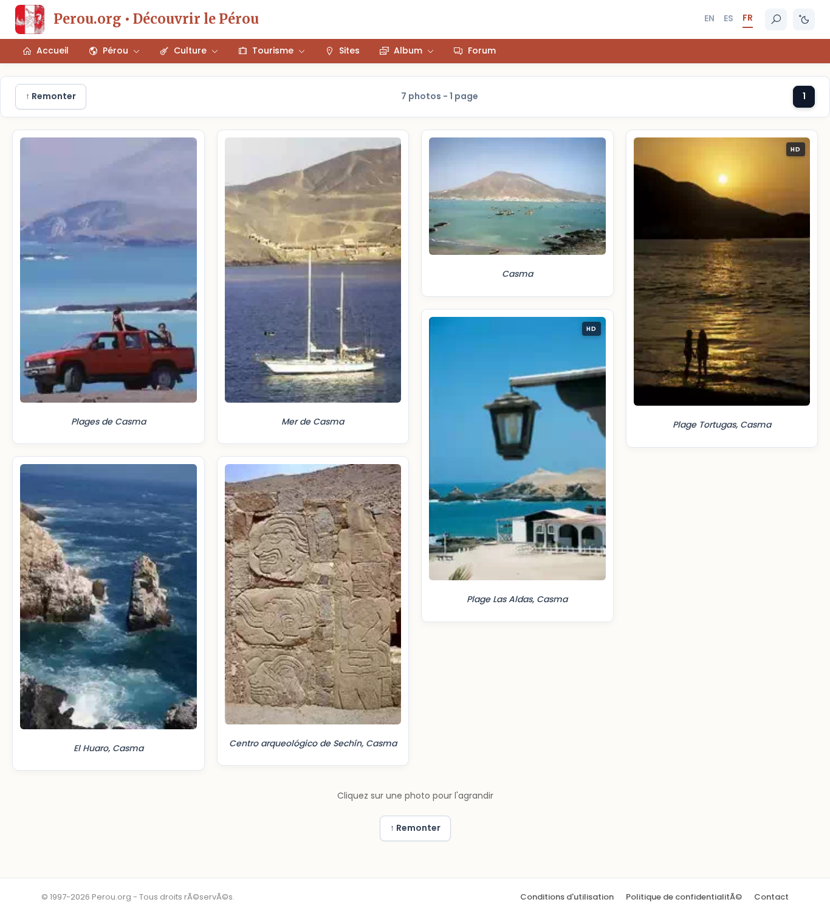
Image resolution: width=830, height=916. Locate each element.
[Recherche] (776, 19)
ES (728, 18)
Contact (771, 897)
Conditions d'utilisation (567, 897)
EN (709, 18)
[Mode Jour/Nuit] (804, 19)
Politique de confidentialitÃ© (684, 897)
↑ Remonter (51, 96)
